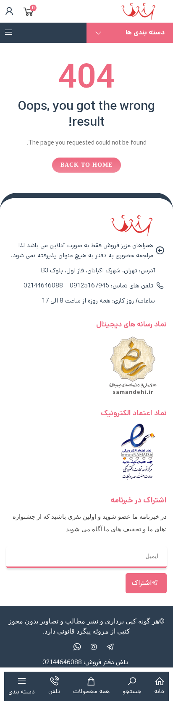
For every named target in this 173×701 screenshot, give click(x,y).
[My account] (7, 11)
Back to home (86, 165)
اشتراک (142, 583)
